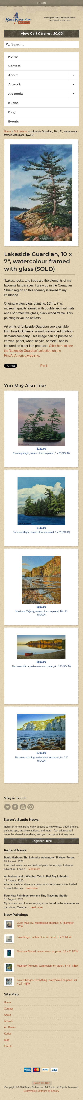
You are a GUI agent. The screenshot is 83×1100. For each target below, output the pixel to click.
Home (13, 56)
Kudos (13, 103)
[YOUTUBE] (23, 807)
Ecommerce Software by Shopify (41, 1091)
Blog (12, 112)
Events (13, 121)
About (13, 75)
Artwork (14, 84)
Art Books (15, 93)
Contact (14, 66)
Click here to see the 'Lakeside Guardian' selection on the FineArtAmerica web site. (38, 350)
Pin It (44, 365)
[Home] (41, 20)
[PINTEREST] (30, 807)
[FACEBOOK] (15, 807)
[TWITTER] (7, 807)
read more (34, 869)
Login (41, 3)
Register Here (41, 841)
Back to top (42, 1083)
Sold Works (20, 131)
